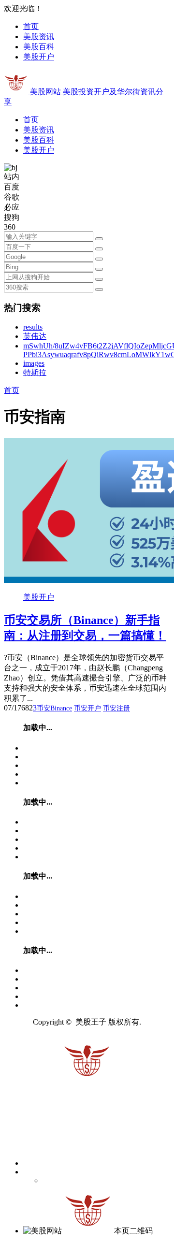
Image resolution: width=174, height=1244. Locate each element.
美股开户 (38, 57)
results (33, 327)
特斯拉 (34, 372)
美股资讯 (38, 36)
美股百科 (38, 47)
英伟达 (34, 336)
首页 (31, 26)
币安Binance (54, 708)
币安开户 (87, 708)
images (33, 363)
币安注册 (116, 708)
